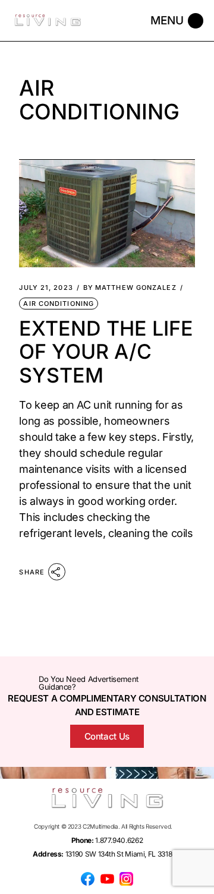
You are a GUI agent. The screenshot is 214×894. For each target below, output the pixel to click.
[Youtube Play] (107, 878)
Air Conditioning (58, 303)
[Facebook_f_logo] (87, 878)
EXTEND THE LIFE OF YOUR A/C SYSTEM (106, 351)
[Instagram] (126, 878)
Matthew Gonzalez (130, 288)
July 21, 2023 (46, 288)
